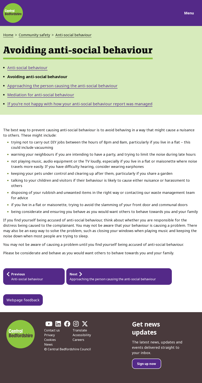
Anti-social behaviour (73, 34)
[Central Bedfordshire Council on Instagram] (76, 325)
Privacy (49, 335)
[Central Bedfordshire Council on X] (85, 325)
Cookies (50, 340)
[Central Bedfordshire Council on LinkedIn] (58, 325)
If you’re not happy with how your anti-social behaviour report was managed (79, 103)
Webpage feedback (23, 300)
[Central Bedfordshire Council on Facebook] (67, 325)
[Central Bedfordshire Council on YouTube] (48, 325)
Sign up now (146, 364)
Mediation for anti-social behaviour (40, 94)
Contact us (52, 330)
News (48, 344)
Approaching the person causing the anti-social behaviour (62, 85)
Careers (78, 340)
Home (8, 34)
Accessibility (82, 335)
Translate (80, 330)
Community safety (34, 34)
